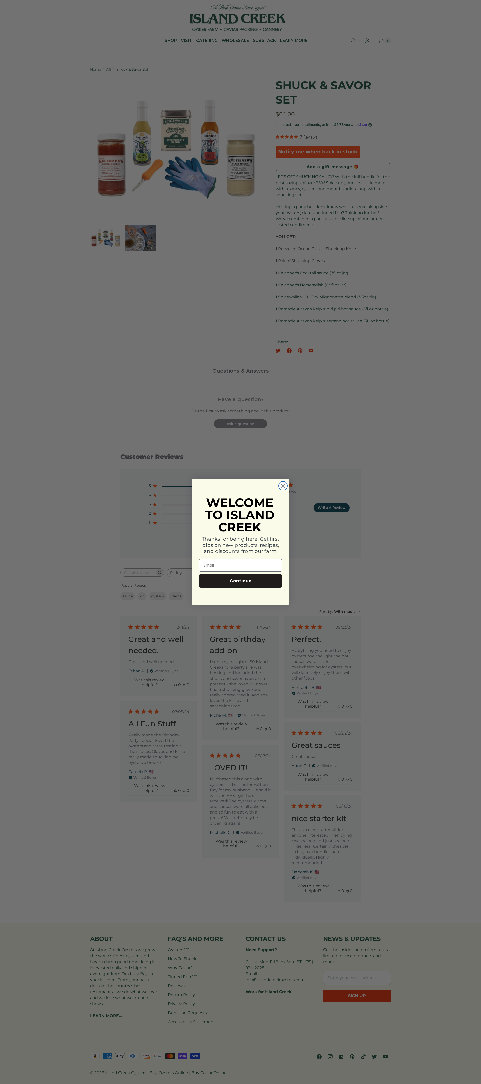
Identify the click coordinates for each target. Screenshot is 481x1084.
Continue (241, 581)
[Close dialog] (283, 485)
